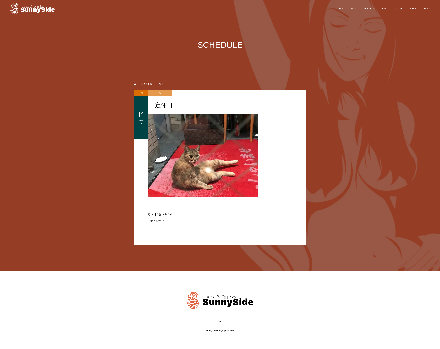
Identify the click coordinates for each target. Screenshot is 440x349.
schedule (369, 8)
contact (427, 8)
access (399, 8)
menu (384, 8)
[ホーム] (135, 84)
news (354, 8)
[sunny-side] (33, 8)
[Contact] (220, 321)
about (412, 8)
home (341, 8)
